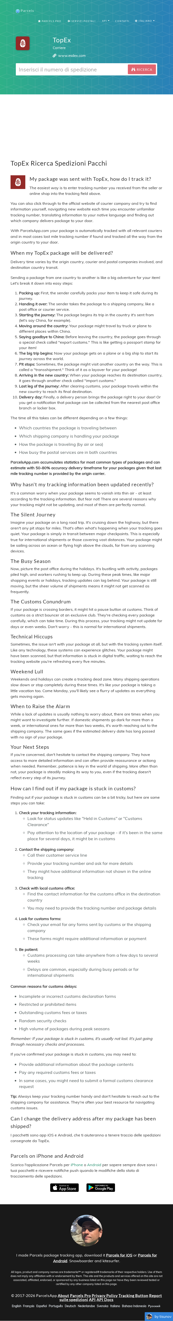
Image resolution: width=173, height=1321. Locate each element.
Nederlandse (86, 1306)
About (63, 1295)
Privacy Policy (105, 1295)
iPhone (77, 1164)
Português (56, 1306)
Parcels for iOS (119, 1255)
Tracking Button (133, 1295)
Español (41, 1306)
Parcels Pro (51, 21)
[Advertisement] (86, 123)
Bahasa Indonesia (134, 1306)
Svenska (102, 1306)
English (16, 1306)
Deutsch (70, 1306)
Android (94, 1164)
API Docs (105, 1299)
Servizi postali (83, 21)
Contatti (122, 21)
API (92, 1299)
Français (28, 1306)
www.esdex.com (72, 55)
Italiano (115, 1306)
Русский (154, 1306)
